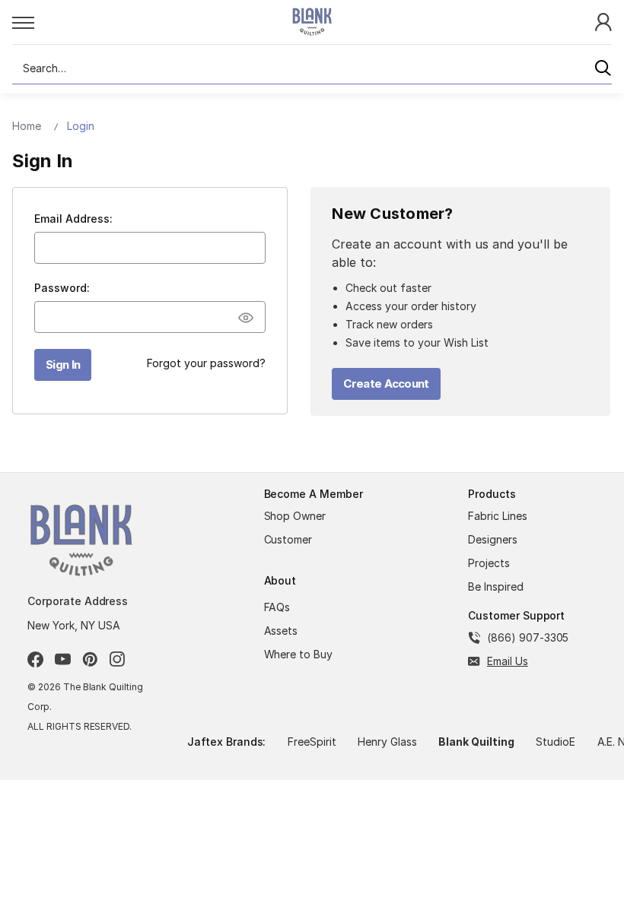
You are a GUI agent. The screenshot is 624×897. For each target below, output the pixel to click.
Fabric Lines (497, 515)
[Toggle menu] (135, 22)
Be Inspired (496, 586)
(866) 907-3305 (527, 637)
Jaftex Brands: (226, 741)
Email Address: (73, 218)
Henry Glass (387, 741)
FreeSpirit (312, 741)
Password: (62, 287)
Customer (288, 539)
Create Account (385, 383)
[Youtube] (63, 659)
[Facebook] (35, 659)
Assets (281, 630)
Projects (489, 562)
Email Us (507, 661)
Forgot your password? (206, 363)
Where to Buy (298, 654)
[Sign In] (603, 20)
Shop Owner (295, 515)
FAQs (277, 607)
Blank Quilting (476, 741)
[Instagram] (118, 659)
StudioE (555, 741)
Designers (492, 539)
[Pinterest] (90, 659)
